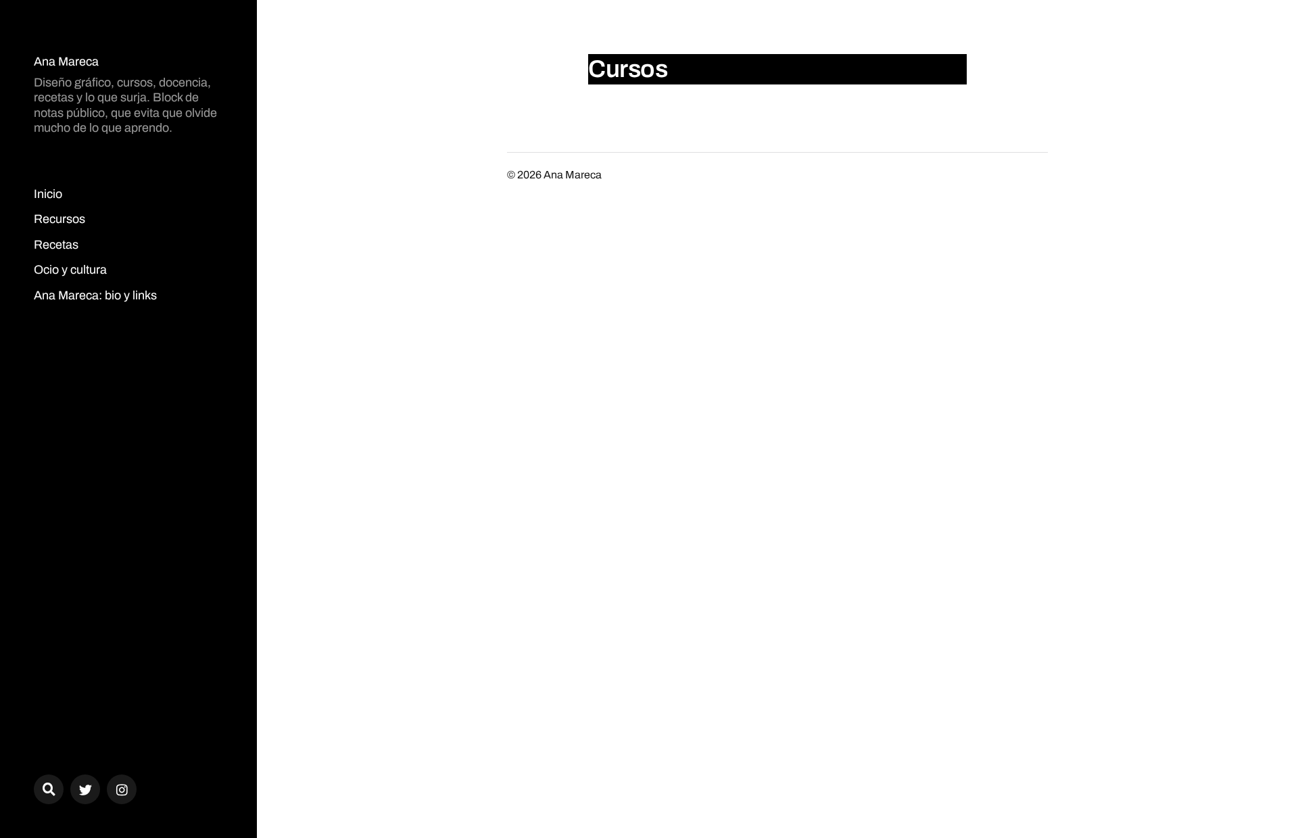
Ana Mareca (66, 61)
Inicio (48, 194)
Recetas (56, 244)
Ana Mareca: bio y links (95, 295)
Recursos (59, 219)
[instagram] (122, 789)
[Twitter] (85, 789)
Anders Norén (1015, 174)
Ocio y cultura (70, 269)
